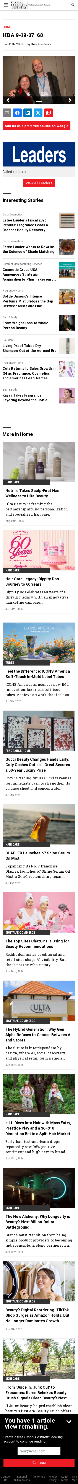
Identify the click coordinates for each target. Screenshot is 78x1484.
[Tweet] (38, 112)
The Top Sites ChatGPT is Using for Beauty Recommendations (37, 944)
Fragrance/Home (13, 290)
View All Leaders (39, 183)
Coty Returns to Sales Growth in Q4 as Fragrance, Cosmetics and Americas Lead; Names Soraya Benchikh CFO (29, 373)
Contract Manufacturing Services (22, 264)
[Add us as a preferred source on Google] (48, 112)
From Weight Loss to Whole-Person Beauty (26, 325)
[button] (8, 100)
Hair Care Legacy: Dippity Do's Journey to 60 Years (32, 581)
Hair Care (8, 340)
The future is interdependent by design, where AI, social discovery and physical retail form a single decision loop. (35, 1053)
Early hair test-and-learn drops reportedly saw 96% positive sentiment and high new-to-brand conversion (35, 1146)
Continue (39, 1463)
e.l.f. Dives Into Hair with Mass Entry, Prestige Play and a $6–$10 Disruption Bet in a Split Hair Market (38, 1128)
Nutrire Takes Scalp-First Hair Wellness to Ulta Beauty (32, 493)
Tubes (9, 662)
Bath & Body (10, 317)
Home (7, 27)
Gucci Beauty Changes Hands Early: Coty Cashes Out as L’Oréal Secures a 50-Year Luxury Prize (37, 764)
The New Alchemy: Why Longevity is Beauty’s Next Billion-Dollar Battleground (37, 1221)
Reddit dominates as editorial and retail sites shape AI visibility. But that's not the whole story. (35, 959)
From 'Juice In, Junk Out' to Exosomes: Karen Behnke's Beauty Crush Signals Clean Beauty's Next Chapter (36, 1393)
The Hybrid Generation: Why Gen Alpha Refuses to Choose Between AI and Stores (38, 1034)
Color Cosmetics (13, 214)
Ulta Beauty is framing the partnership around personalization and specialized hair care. (36, 509)
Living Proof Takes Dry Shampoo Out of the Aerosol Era (30, 348)
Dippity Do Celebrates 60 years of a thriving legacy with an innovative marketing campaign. (36, 597)
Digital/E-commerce (20, 932)
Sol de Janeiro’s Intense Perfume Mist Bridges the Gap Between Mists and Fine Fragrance (28, 301)
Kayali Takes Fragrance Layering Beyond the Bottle (25, 397)
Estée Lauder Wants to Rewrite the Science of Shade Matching (28, 249)
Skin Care (12, 1208)
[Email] (7, 112)
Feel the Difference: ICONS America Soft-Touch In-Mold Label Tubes (37, 674)
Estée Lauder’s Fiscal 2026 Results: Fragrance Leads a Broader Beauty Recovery (25, 225)
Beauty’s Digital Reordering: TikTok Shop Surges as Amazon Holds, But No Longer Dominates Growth (37, 1315)
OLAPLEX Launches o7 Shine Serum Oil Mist (37, 856)
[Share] (17, 112)
